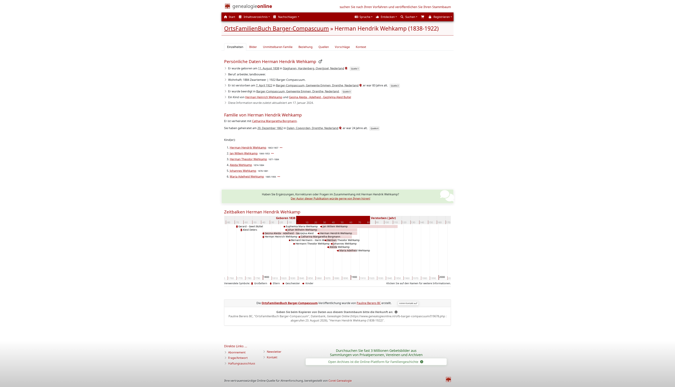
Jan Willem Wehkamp (244, 153)
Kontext (361, 47)
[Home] (448, 379)
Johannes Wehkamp (243, 171)
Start (231, 17)
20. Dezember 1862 (270, 128)
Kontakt (272, 357)
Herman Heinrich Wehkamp (263, 97)
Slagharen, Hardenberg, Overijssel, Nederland (313, 68)
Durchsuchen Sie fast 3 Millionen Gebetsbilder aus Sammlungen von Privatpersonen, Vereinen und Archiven (376, 353)
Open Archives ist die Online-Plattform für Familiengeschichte (373, 362)
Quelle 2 (394, 85)
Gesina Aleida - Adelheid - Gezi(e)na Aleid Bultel (320, 97)
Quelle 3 (346, 91)
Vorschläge (342, 47)
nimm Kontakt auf (408, 303)
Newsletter (274, 352)
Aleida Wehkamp (241, 165)
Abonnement (237, 352)
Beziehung (305, 47)
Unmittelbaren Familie (277, 47)
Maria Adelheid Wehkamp (247, 176)
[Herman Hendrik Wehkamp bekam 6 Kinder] (281, 147)
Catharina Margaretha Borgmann (274, 121)
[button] (363, 17)
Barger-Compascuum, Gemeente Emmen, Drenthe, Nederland (317, 85)
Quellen (324, 47)
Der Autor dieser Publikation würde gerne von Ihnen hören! (330, 198)
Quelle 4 (374, 128)
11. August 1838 (268, 68)
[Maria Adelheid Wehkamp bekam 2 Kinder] (279, 176)
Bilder (253, 47)
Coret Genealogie (340, 381)
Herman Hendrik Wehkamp (248, 147)
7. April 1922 (264, 85)
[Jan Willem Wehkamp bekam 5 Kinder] (272, 153)
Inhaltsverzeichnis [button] (255, 17)
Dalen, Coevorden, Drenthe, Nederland (312, 128)
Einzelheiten (235, 47)
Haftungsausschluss (241, 363)
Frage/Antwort (238, 358)
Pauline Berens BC (369, 303)
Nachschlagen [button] (287, 17)
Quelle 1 (355, 68)
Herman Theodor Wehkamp (248, 159)
